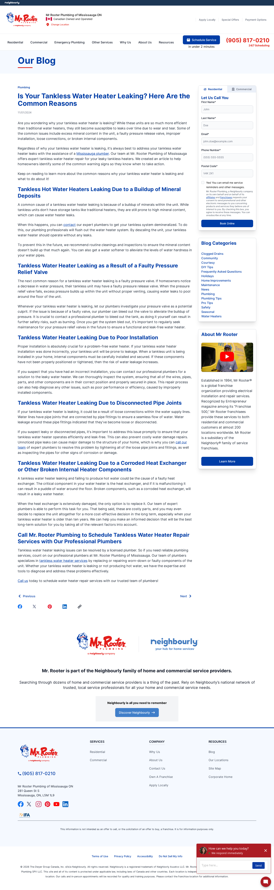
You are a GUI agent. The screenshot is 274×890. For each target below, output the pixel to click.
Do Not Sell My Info (170, 856)
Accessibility (145, 856)
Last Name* (208, 118)
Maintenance (210, 285)
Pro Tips (207, 303)
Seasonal (207, 312)
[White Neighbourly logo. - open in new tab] (12, 2)
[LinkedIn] (65, 804)
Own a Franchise (161, 777)
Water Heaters (211, 316)
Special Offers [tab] (230, 19)
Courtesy (208, 262)
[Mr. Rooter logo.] (22, 20)
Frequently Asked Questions (221, 271)
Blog (212, 752)
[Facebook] (21, 606)
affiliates (210, 197)
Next (183, 596)
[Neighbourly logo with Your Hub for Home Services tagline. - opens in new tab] (174, 644)
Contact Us (157, 768)
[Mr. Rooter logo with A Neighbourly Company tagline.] (48, 753)
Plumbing (24, 87)
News (205, 289)
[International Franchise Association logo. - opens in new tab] (25, 815)
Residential (215, 89)
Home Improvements (216, 280)
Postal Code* (209, 166)
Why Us (154, 752)
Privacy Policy (122, 856)
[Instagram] (39, 804)
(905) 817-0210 (39, 773)
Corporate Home (220, 777)
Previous (29, 596)
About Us (155, 760)
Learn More (227, 461)
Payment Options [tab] (256, 19)
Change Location (60, 24)
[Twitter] (36, 606)
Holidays (207, 276)
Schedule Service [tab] (204, 40)
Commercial (244, 89)
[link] (80, 606)
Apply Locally (158, 785)
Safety (205, 307)
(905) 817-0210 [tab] (248, 40)
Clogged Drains (212, 254)
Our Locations (218, 760)
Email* (205, 134)
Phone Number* (211, 150)
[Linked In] (65, 606)
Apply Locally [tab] (207, 19)
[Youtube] (56, 804)
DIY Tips (207, 267)
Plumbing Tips (211, 298)
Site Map (215, 768)
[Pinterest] (50, 606)
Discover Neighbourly (134, 712)
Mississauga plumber (92, 154)
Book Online (227, 223)
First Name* (208, 102)
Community (209, 258)
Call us (23, 581)
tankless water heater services (63, 561)
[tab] (69, 42)
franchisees (226, 197)
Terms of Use (100, 856)
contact (69, 225)
